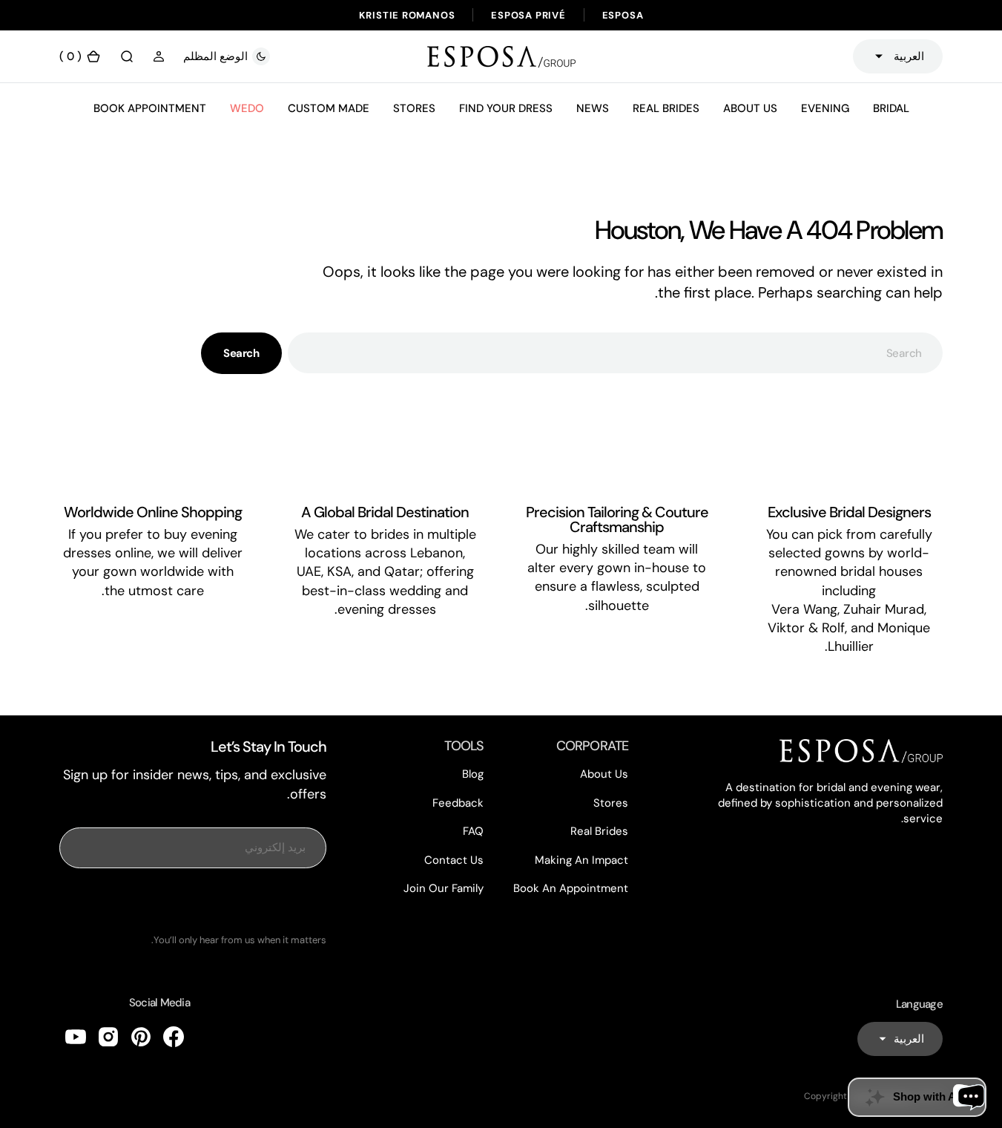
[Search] (126, 56)
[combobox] (615, 352)
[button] (159, 56)
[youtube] (75, 1036)
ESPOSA (623, 15)
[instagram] (108, 1036)
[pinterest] (141, 1036)
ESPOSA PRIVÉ (528, 15)
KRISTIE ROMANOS (407, 15)
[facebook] (173, 1036)
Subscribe (193, 900)
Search (241, 353)
